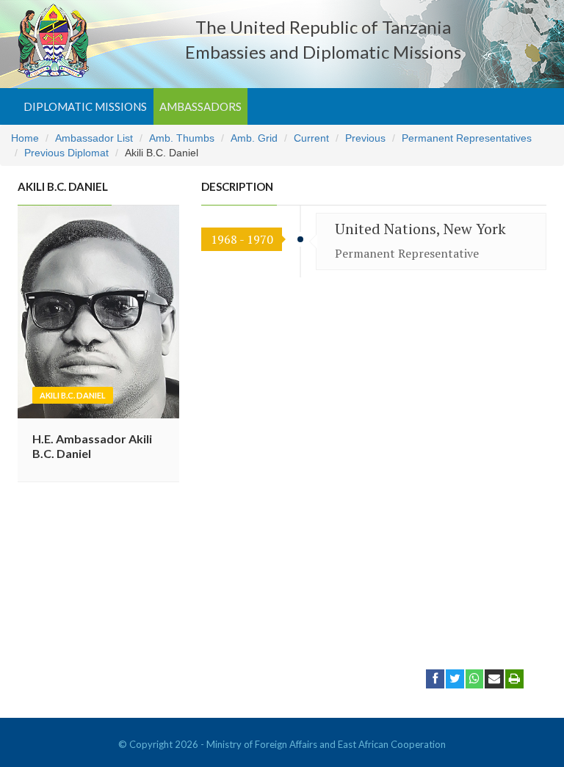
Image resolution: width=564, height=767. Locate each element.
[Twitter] (455, 678)
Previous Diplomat (66, 153)
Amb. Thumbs (181, 138)
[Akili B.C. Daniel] (98, 310)
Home (25, 138)
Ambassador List (94, 138)
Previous (365, 138)
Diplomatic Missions (85, 106)
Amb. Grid (254, 138)
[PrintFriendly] (514, 678)
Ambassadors (200, 106)
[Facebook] (435, 678)
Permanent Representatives (467, 138)
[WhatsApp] (474, 678)
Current (311, 138)
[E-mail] (494, 678)
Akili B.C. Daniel (73, 395)
